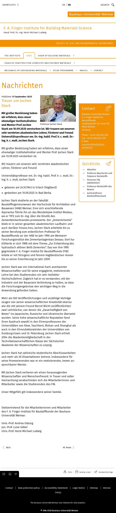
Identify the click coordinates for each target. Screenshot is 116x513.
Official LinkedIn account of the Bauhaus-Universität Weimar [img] (9, 474)
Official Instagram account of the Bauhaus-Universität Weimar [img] (3, 474)
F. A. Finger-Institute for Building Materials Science (48, 28)
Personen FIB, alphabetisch (93, 181)
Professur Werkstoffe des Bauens (99, 188)
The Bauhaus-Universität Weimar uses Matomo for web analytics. (58, 503)
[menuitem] (64, 5)
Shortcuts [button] (9, 4)
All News (67, 447)
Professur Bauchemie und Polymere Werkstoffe (99, 175)
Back (8, 447)
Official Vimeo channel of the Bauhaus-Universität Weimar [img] (16, 474)
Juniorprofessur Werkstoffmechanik (96, 194)
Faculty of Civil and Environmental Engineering (84, 43)
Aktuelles (91, 169)
